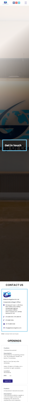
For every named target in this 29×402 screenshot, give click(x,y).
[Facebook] (14, 3)
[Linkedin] (19, 3)
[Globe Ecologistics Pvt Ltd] (5, 2)
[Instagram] (16, 3)
